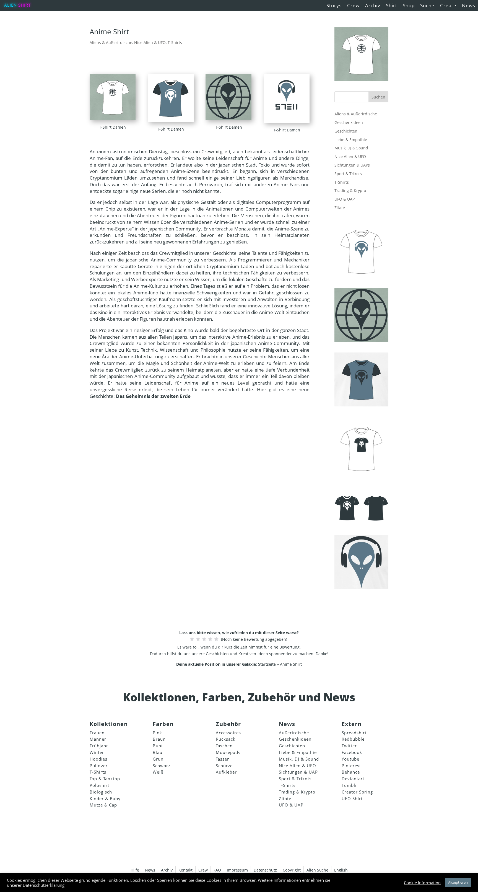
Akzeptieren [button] (458, 882)
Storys (334, 5)
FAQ (217, 870)
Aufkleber (226, 772)
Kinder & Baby (105, 798)
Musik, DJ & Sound (351, 148)
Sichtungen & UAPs (352, 165)
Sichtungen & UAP (298, 772)
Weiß (158, 772)
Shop (409, 5)
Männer (98, 739)
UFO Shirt (352, 798)
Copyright (292, 870)
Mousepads (228, 752)
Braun (159, 739)
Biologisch (101, 792)
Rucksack (225, 739)
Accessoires (228, 732)
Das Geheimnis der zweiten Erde (153, 396)
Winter (97, 752)
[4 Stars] (210, 639)
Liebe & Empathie (350, 139)
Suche (427, 5)
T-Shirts (175, 42)
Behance (351, 772)
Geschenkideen (348, 122)
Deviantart (353, 778)
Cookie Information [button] (422, 882)
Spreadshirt (354, 732)
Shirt (24, 5)
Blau (157, 752)
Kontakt (185, 870)
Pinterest (351, 765)
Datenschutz (265, 870)
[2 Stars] (198, 639)
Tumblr (349, 785)
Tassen (223, 759)
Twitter (349, 745)
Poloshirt (99, 785)
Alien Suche (317, 870)
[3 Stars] (204, 639)
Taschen (224, 745)
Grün (158, 759)
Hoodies (98, 759)
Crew (353, 5)
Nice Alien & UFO (150, 42)
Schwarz (161, 765)
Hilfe (135, 870)
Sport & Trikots (348, 173)
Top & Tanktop (105, 778)
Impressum (237, 870)
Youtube (350, 759)
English (341, 870)
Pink (157, 732)
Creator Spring (357, 792)
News (468, 5)
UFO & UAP (344, 199)
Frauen (97, 732)
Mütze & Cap (103, 805)
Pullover (99, 765)
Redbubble (353, 739)
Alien (10, 5)
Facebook (352, 752)
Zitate (339, 207)
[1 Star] (192, 639)
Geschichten (345, 131)
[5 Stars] (216, 639)
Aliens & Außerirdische (111, 42)
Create (448, 5)
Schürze (224, 765)
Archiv (372, 5)
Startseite (267, 664)
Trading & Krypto (350, 190)
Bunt (158, 745)
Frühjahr (99, 745)
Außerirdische (294, 732)
